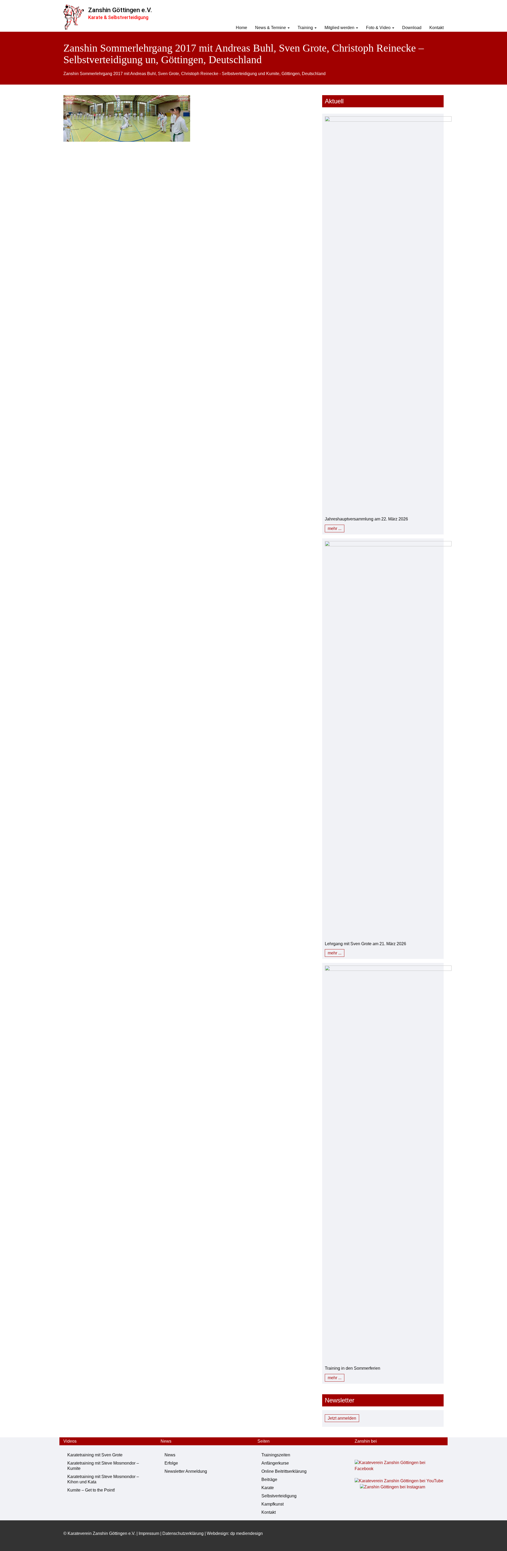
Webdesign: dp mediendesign (235, 1533)
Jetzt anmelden (342, 1418)
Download (411, 27)
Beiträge (269, 1479)
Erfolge (171, 1463)
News (170, 1455)
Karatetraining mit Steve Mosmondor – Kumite (103, 1466)
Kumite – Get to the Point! (91, 1490)
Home (241, 27)
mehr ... (334, 528)
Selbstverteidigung (279, 1496)
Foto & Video (379, 27)
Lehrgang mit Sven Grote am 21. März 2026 (365, 943)
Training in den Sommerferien (352, 1368)
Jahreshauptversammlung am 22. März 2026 (366, 519)
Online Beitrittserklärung (284, 1471)
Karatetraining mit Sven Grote (95, 1455)
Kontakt (436, 27)
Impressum (149, 1533)
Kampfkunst (272, 1504)
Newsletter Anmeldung (186, 1471)
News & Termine (271, 27)
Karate (267, 1487)
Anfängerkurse (275, 1463)
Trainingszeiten (275, 1455)
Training (306, 27)
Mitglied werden (340, 27)
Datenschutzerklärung (183, 1533)
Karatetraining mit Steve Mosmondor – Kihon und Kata (103, 1479)
